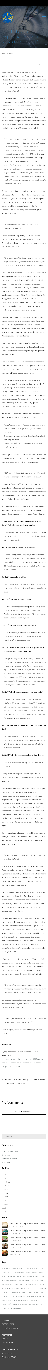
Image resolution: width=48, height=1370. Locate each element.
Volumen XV (5, 1308)
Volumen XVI (39, 1304)
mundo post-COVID (16, 1308)
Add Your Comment (24, 1111)
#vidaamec (5, 1268)
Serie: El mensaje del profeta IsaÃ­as (15, 1300)
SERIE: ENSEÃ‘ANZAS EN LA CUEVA (32, 1292)
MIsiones (29, 1276)
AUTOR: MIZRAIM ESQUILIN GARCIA (24, 1079)
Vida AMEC (6, 1162)
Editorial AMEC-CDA (10, 1151)
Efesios (28, 1272)
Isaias (24, 1276)
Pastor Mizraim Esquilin (17, 1280)
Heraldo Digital (12, 1276)
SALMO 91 (35, 1280)
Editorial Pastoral (19, 1272)
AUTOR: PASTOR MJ (38, 1268)
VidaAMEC (31, 1304)
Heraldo (19, 1276)
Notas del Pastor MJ (10, 1158)
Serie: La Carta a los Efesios (19, 1304)
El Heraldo (6, 1155)
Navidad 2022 (37, 1276)
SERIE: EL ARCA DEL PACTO (24, 1288)
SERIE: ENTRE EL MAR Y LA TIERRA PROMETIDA (16, 1296)
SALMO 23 (28, 1280)
